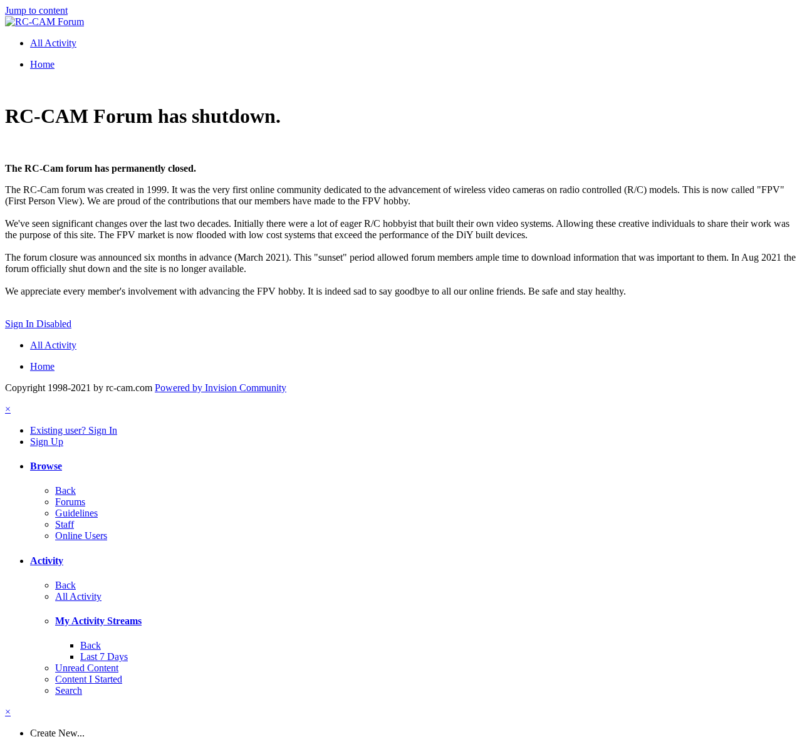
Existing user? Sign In (73, 430)
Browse (46, 466)
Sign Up (46, 441)
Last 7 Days (104, 656)
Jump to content (36, 10)
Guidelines (76, 513)
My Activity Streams (98, 620)
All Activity (78, 596)
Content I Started (88, 679)
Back (65, 490)
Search (68, 690)
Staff (64, 524)
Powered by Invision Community (220, 387)
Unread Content (86, 668)
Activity (46, 560)
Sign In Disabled (38, 323)
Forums (70, 501)
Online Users (81, 535)
